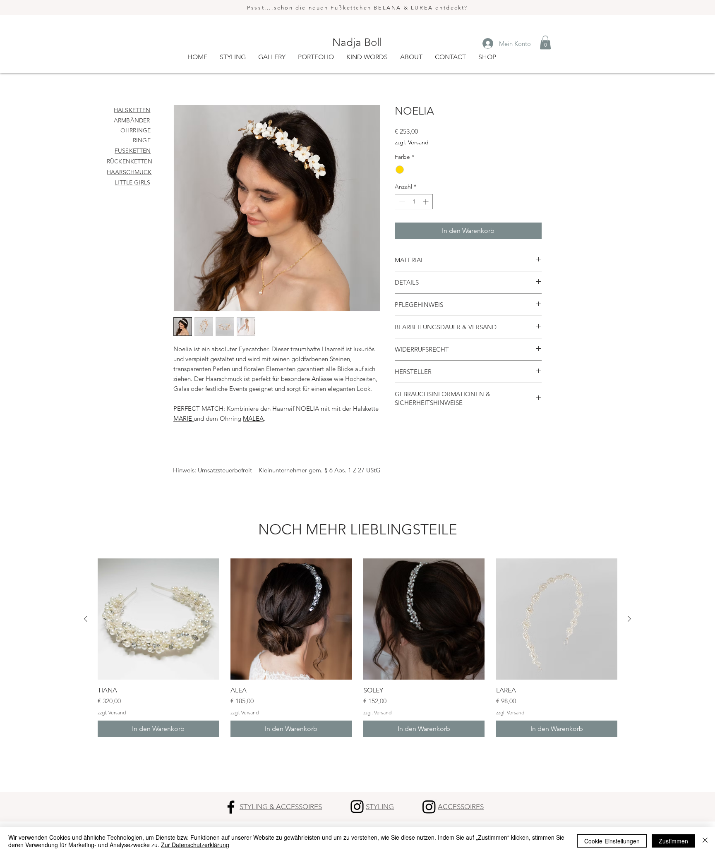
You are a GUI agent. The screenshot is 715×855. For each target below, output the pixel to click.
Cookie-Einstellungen (612, 841)
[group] (357, 648)
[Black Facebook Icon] (231, 807)
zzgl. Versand (412, 142)
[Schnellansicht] (158, 619)
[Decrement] (401, 201)
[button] (545, 42)
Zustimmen (673, 841)
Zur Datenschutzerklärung (195, 845)
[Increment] (426, 201)
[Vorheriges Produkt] (86, 619)
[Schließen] (705, 840)
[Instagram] (429, 806)
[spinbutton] (413, 201)
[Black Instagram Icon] (357, 806)
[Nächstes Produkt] (629, 619)
